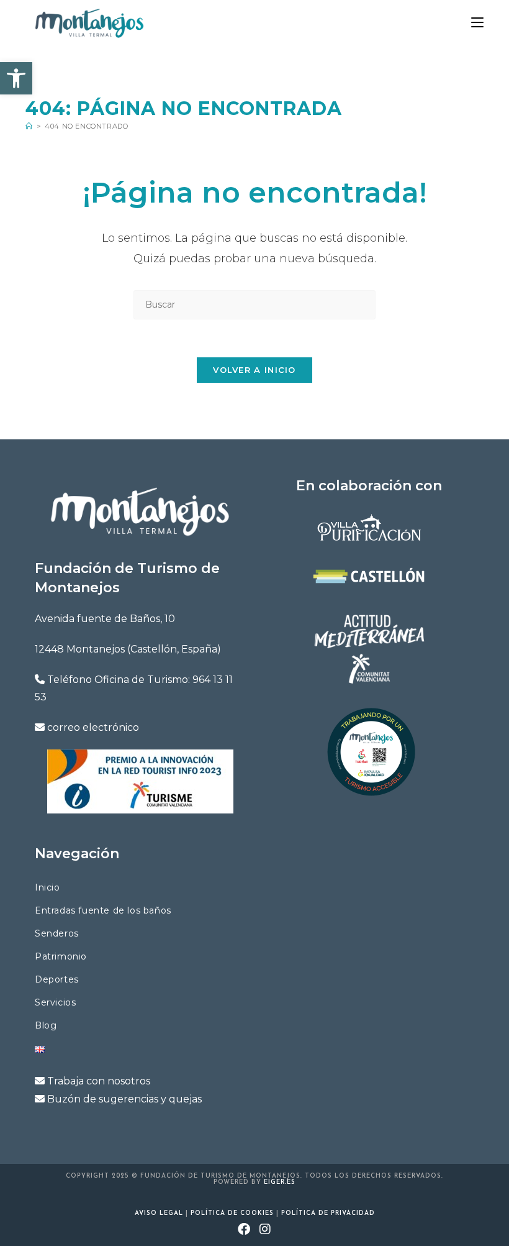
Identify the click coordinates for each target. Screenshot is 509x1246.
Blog (45, 1025)
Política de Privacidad (328, 1213)
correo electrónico (93, 727)
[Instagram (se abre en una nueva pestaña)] (265, 1230)
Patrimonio (61, 956)
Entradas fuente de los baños (103, 910)
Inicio (47, 887)
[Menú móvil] (477, 22)
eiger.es (279, 1182)
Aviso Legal (159, 1213)
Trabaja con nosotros (98, 1081)
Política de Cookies (232, 1213)
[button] (16, 78)
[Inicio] (29, 126)
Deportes (57, 979)
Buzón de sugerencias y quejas (124, 1099)
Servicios (55, 1002)
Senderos (57, 933)
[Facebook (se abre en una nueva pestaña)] (244, 1230)
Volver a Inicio (254, 370)
